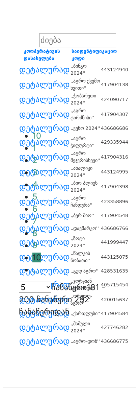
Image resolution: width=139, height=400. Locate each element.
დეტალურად (44, 69)
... (35, 270)
